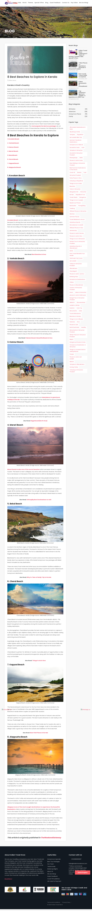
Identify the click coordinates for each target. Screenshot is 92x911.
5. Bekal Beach (12, 155)
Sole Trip (79, 308)
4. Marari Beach (12, 151)
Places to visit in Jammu (77, 274)
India (80, 311)
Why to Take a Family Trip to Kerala (39, 577)
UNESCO (72, 302)
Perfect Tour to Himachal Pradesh (77, 242)
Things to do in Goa (39, 660)
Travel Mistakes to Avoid (77, 219)
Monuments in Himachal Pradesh (77, 331)
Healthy (83, 327)
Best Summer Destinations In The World (78, 169)
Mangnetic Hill (74, 192)
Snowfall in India (75, 147)
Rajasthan (80, 134)
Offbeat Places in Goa (76, 228)
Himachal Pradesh (75, 175)
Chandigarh (73, 271)
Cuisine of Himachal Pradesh (76, 288)
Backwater (73, 205)
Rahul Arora (12, 80)
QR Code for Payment (54, 881)
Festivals (72, 322)
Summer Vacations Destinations (75, 141)
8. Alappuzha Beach (14, 167)
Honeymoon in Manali (76, 145)
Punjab (72, 354)
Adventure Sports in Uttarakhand (76, 247)
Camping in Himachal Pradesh (76, 371)
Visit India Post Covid (76, 258)
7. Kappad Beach (13, 163)
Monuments (73, 311)
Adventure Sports (75, 222)
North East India (74, 327)
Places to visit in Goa (76, 236)
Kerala (72, 194)
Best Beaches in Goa (39, 254)
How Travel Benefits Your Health (77, 254)
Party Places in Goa (76, 178)
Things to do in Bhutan (76, 319)
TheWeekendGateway (51, 837)
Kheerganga (73, 157)
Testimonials (51, 866)
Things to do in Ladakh (76, 200)
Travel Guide (73, 197)
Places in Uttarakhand (76, 285)
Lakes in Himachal (80, 292)
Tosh (84, 172)
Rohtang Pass (74, 276)
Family (71, 116)
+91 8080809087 (76, 859)
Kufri (83, 147)
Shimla (79, 172)
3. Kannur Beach (13, 147)
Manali (72, 361)
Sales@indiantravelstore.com (78, 863)
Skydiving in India (75, 132)
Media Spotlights (52, 869)
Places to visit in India (76, 160)
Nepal (71, 339)
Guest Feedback (52, 876)
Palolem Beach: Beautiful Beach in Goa (39, 338)
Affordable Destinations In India (78, 128)
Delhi (81, 157)
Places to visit (74, 324)
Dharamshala (81, 302)
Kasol (71, 292)
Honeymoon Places (75, 114)
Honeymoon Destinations (77, 279)
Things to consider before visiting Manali (78, 350)
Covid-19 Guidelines (53, 879)
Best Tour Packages (53, 861)
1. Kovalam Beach (13, 139)
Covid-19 (72, 172)
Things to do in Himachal (77, 239)
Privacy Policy (66, 902)
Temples (72, 134)
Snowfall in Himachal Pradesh (76, 154)
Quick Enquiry (83, 872)
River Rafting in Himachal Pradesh (77, 164)
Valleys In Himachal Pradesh (76, 264)
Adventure (72, 111)
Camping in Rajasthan (76, 181)
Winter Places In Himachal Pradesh (78, 335)
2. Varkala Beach (13, 143)
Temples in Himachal (76, 150)
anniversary (73, 230)
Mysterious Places (75, 203)
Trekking (72, 208)
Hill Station (72, 109)
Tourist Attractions (75, 313)
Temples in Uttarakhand (77, 364)
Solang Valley (74, 367)
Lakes (71, 251)
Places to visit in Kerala (77, 233)
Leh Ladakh (73, 261)
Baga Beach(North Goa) (39, 421)
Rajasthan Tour (80, 194)
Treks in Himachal (75, 189)
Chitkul (72, 282)
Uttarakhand (73, 268)
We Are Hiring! (51, 874)
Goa (78, 322)
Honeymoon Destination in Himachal (78, 346)
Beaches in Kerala (75, 316)
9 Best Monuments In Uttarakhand (83, 84)
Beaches (72, 186)
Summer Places (74, 217)
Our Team (50, 864)
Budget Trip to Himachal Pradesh (77, 299)
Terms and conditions (53, 902)
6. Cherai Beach (12, 159)
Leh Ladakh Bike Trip (76, 137)
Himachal (83, 192)
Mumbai (72, 214)
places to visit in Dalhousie (78, 295)
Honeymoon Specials (54, 859)
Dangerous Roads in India (78, 342)
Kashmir (72, 308)
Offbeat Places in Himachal (78, 211)
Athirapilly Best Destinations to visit (39, 500)
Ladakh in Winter (75, 305)
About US (50, 871)
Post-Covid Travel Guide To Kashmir (83, 75)
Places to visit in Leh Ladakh (76, 358)
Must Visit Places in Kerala (39, 733)
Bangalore (83, 197)
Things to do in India (76, 183)
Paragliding (81, 205)
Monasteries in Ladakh (76, 225)
